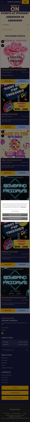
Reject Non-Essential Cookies (15, 214)
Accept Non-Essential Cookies (15, 218)
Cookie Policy (23, 207)
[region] (15, 211)
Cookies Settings (14, 211)
